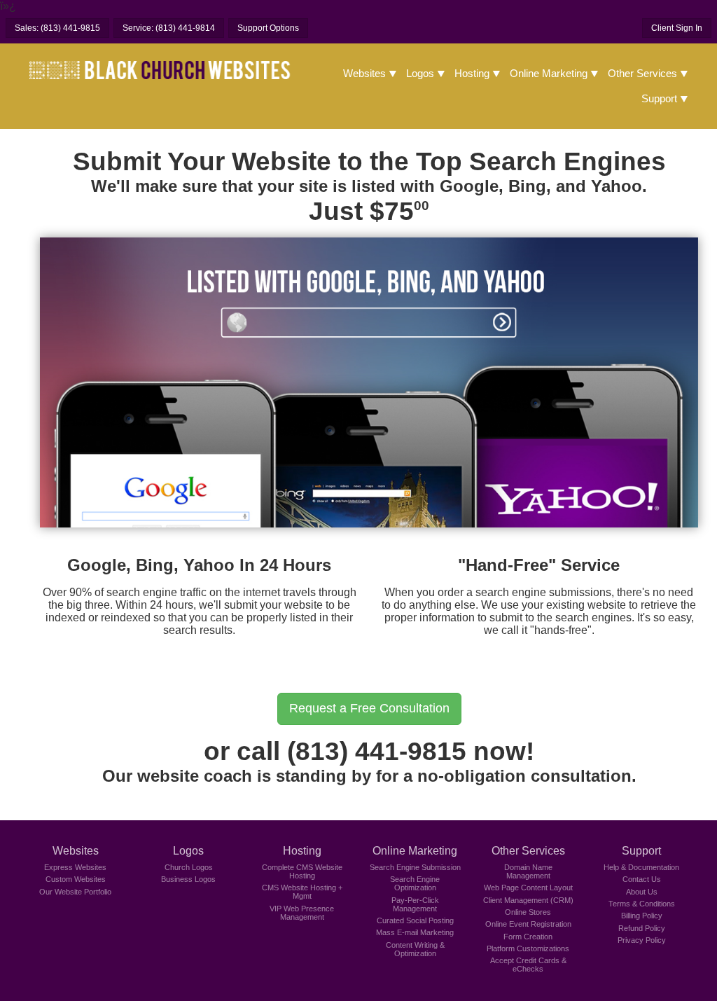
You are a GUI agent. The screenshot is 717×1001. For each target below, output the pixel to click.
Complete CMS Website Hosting (302, 871)
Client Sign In (676, 28)
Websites (364, 73)
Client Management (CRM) (528, 900)
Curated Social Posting (415, 920)
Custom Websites (76, 879)
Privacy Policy (642, 940)
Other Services (642, 73)
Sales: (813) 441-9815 (57, 28)
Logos (420, 73)
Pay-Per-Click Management (415, 904)
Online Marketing (548, 73)
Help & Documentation (641, 867)
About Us (641, 892)
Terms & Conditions (641, 903)
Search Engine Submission (415, 867)
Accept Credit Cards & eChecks (528, 964)
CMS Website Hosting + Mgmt (302, 891)
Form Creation (527, 936)
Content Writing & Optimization (415, 949)
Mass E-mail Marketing (415, 932)
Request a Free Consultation (369, 708)
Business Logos (188, 879)
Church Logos (189, 867)
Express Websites (75, 867)
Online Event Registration (528, 924)
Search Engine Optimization (415, 883)
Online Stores (528, 912)
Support (659, 98)
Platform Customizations (528, 948)
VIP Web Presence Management (302, 912)
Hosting (471, 73)
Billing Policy (641, 915)
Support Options (268, 28)
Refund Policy (641, 928)
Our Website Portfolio (75, 892)
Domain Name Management (528, 871)
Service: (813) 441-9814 (169, 28)
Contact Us (641, 879)
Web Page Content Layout (528, 887)
